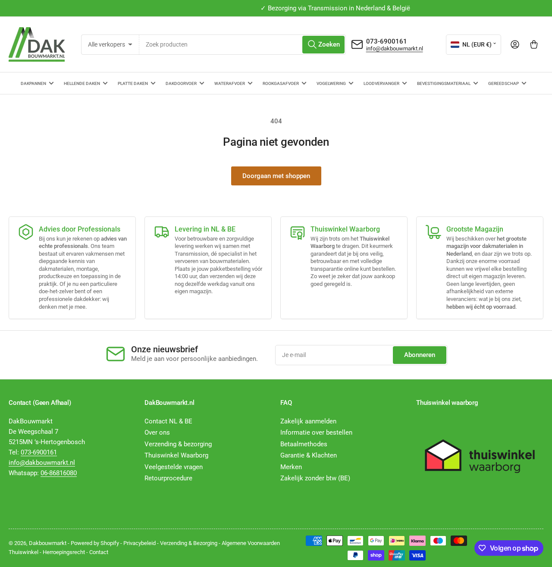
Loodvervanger (381, 83)
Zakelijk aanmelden (308, 421)
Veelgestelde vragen (173, 467)
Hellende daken (82, 83)
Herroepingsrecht (64, 552)
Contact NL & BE (168, 421)
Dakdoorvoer (181, 83)
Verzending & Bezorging (188, 543)
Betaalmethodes (303, 444)
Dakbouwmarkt (47, 543)
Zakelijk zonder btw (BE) (315, 478)
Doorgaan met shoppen (276, 176)
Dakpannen (33, 83)
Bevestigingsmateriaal (443, 83)
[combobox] (242, 44)
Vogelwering (331, 83)
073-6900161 (386, 41)
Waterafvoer (229, 83)
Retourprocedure (168, 478)
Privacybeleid (139, 543)
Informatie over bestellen (316, 432)
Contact (98, 552)
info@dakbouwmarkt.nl (394, 48)
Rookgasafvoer (281, 83)
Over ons (157, 432)
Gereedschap (503, 83)
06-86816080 (59, 473)
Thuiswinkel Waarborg (176, 455)
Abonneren (419, 355)
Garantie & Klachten (308, 455)
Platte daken (133, 83)
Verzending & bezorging (178, 444)
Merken (291, 467)
